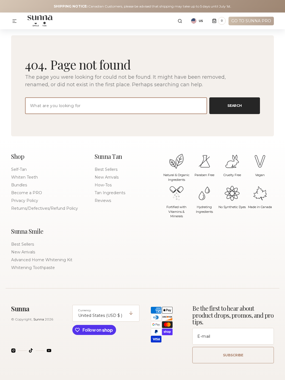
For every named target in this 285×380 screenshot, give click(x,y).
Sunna (38, 319)
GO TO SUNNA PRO (251, 20)
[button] (14, 21)
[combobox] (116, 105)
